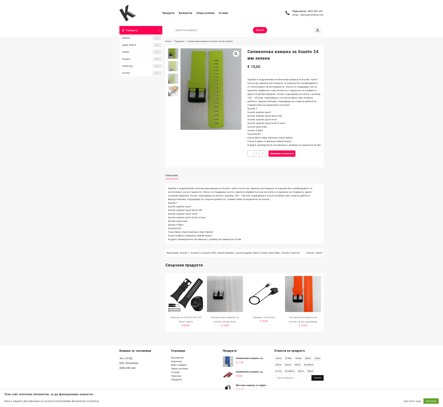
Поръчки (176, 376)
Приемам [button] (431, 401)
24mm (319, 253)
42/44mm (290, 371)
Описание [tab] (171, 175)
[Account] (317, 30)
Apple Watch (129, 45)
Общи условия (179, 368)
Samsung (127, 66)
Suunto (126, 73)
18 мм (298, 358)
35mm (298, 365)
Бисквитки (177, 357)
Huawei (126, 59)
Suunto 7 (184, 253)
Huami (125, 52)
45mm (301, 371)
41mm (278, 371)
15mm (278, 358)
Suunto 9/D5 (209, 253)
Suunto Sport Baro (270, 253)
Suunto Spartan (225, 253)
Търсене (317, 378)
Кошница (176, 361)
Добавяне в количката (282, 153)
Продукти (176, 379)
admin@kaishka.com (312, 15)
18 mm (288, 358)
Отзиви (175, 372)
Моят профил (179, 365)
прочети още (412, 401)
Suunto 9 (196, 253)
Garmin (126, 38)
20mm (308, 358)
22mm (318, 358)
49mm (311, 371)
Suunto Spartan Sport (247, 253)
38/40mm (309, 365)
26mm (288, 365)
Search (260, 30)
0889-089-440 (315, 11)
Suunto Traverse (291, 253)
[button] (236, 54)
